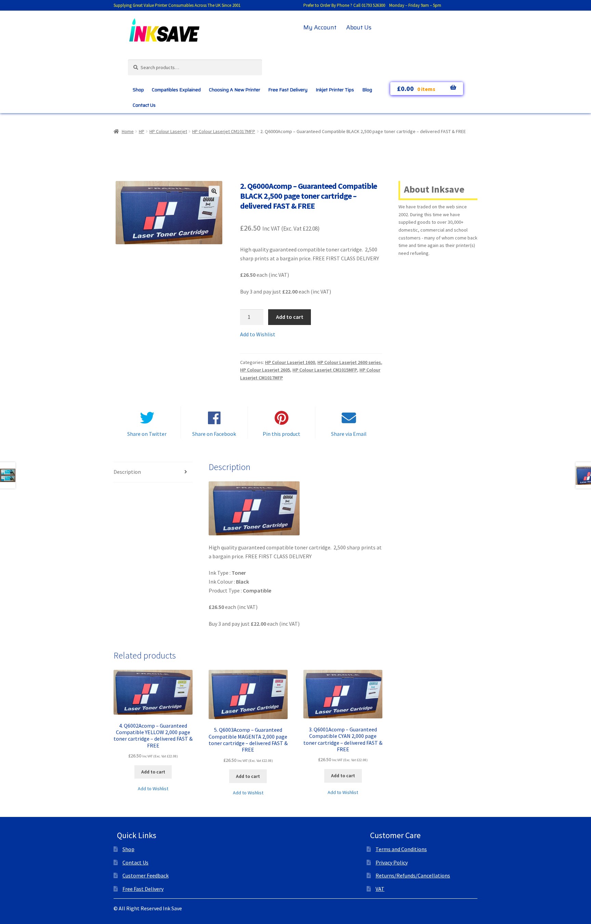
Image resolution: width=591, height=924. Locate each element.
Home (128, 131)
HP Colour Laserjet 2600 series (349, 362)
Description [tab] (127, 471)
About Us (358, 27)
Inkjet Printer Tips (335, 89)
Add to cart (289, 316)
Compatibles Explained (176, 89)
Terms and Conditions (401, 849)
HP (141, 131)
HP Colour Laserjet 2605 (265, 370)
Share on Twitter (147, 433)
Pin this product (281, 433)
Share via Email (349, 433)
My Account (320, 27)
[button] (214, 191)
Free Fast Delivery (287, 89)
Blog (367, 89)
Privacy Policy (392, 862)
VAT (380, 888)
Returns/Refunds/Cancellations (413, 875)
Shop (138, 89)
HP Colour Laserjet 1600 (290, 362)
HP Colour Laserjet (168, 131)
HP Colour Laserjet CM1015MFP (324, 370)
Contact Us (144, 105)
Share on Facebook (214, 433)
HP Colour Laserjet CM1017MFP (223, 131)
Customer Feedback (145, 875)
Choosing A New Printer (234, 89)
